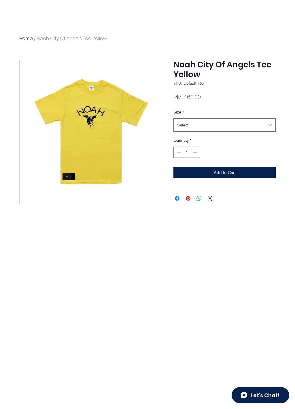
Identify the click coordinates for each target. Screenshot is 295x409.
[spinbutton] (187, 152)
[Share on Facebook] (177, 198)
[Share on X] (210, 198)
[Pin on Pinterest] (188, 198)
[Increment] (195, 152)
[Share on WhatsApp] (199, 198)
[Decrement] (178, 152)
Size (178, 111)
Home (26, 38)
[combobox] (224, 125)
